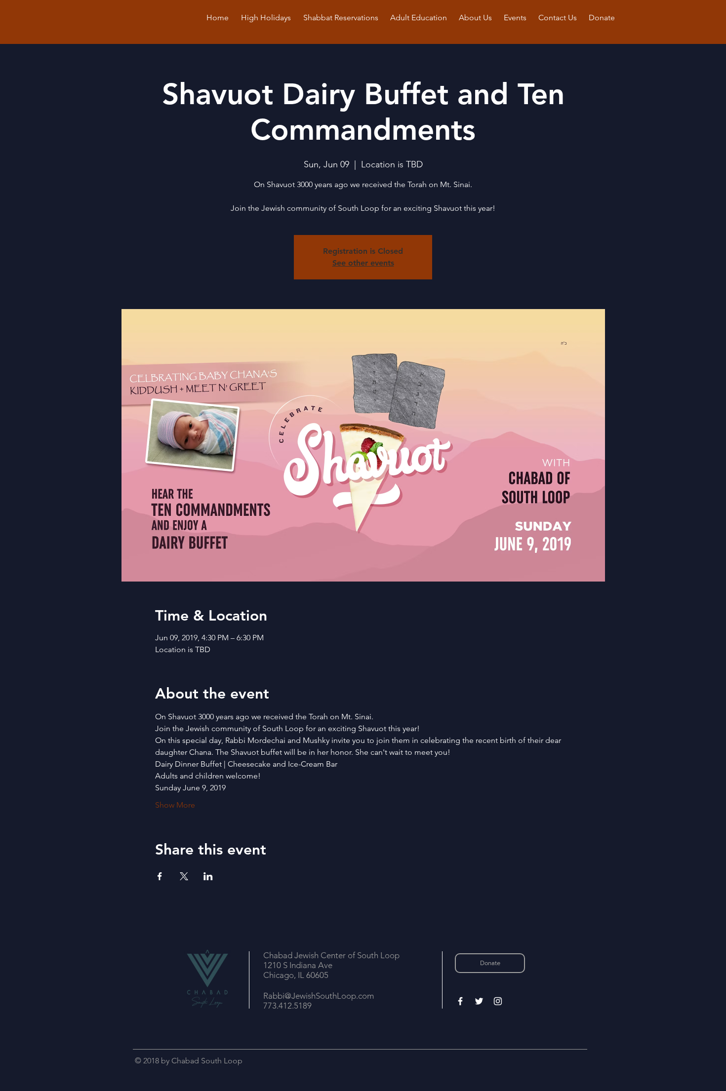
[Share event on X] (184, 876)
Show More (175, 805)
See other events (363, 263)
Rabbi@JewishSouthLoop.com (318, 996)
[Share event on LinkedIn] (208, 876)
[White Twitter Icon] (479, 1001)
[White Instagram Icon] (497, 1001)
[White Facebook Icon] (460, 1001)
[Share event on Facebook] (159, 876)
